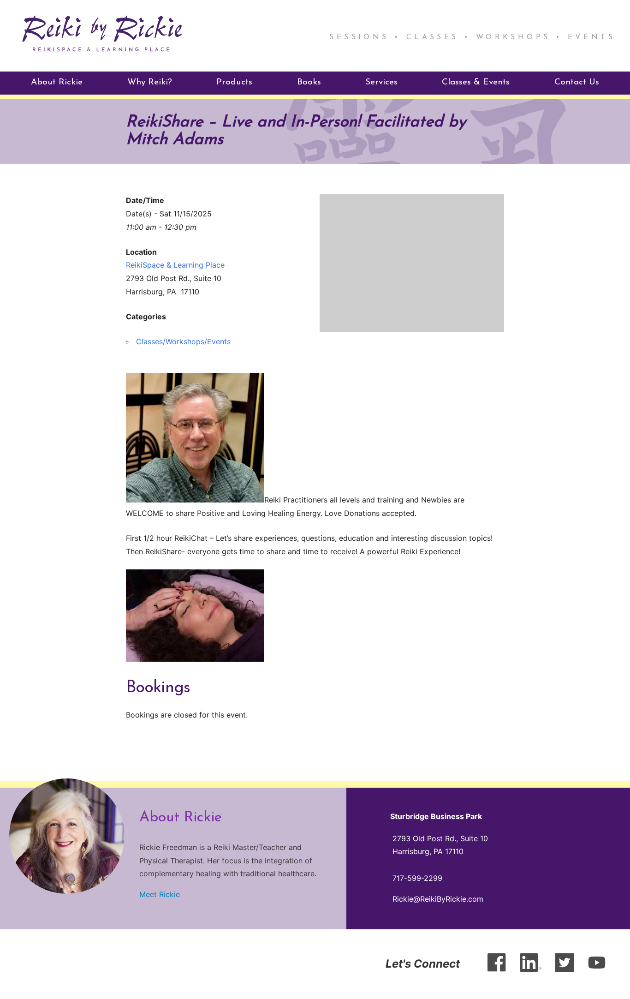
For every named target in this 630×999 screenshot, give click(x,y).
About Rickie (57, 82)
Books (309, 82)
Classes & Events (476, 82)
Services (381, 82)
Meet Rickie (159, 894)
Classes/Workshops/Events (183, 341)
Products (234, 82)
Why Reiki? (149, 82)
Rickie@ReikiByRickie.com (437, 898)
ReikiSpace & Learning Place (175, 264)
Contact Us (576, 82)
